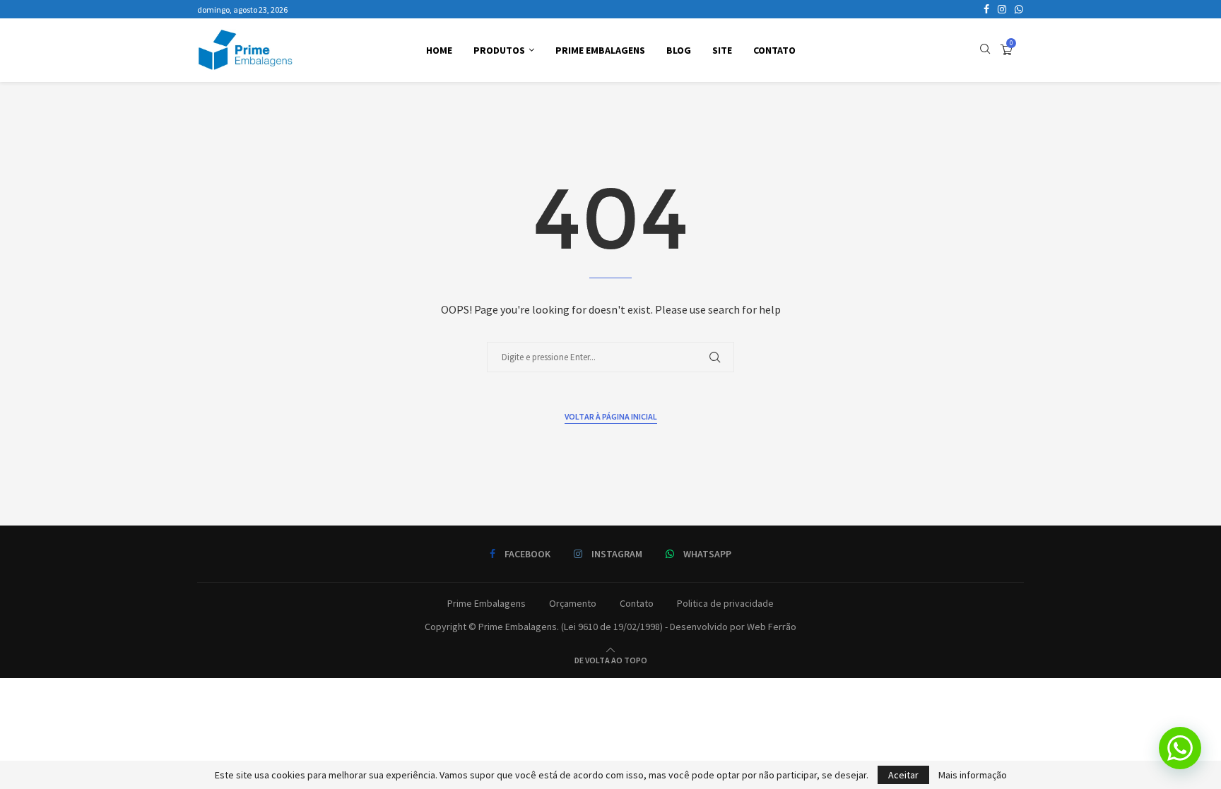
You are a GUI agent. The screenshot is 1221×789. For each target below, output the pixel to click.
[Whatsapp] (1019, 9)
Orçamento (572, 603)
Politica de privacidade (725, 603)
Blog (678, 50)
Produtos (499, 50)
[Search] (985, 50)
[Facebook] (986, 9)
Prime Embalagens (600, 50)
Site (722, 50)
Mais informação (972, 775)
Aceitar (903, 775)
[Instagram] (1002, 9)
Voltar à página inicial (611, 416)
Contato (774, 50)
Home (439, 50)
